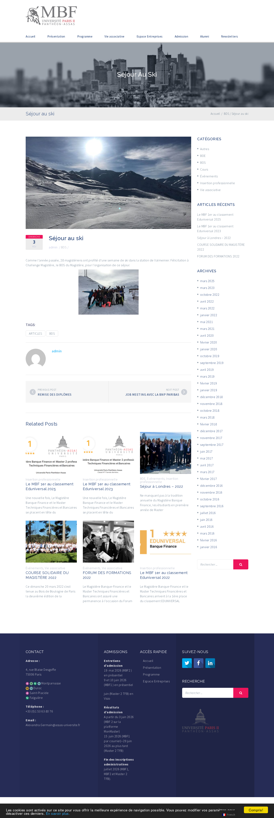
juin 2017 (206, 451)
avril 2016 (207, 526)
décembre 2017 (211, 431)
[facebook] (198, 663)
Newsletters (229, 36)
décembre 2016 (211, 486)
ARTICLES (35, 333)
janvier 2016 (208, 547)
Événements (155, 479)
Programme (85, 36)
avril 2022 (207, 301)
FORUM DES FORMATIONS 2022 (218, 256)
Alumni (204, 36)
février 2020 (208, 342)
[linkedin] (210, 663)
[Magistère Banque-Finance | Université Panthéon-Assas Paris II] (51, 15)
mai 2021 (206, 322)
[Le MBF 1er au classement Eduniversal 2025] (51, 452)
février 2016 (208, 540)
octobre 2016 (209, 499)
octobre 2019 (209, 356)
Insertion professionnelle (43, 479)
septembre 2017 (211, 445)
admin (53, 247)
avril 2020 (207, 335)
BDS (64, 247)
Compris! (256, 809)
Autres (204, 149)
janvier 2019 (208, 390)
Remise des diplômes (55, 394)
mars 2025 (207, 281)
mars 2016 (207, 533)
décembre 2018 (211, 397)
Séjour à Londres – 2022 (161, 486)
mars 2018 (207, 417)
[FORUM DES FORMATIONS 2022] (108, 541)
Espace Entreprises (150, 36)
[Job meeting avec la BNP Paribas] (184, 392)
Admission (181, 36)
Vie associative (115, 36)
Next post (172, 389)
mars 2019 (207, 376)
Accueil (30, 36)
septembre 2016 (211, 506)
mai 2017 (206, 458)
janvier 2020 (208, 349)
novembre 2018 (211, 404)
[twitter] (187, 663)
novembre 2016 (211, 492)
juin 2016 (206, 520)
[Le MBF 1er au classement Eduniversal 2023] (108, 452)
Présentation (56, 36)
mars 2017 (207, 472)
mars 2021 (207, 329)
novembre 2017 (211, 438)
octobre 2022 (209, 295)
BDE (143, 479)
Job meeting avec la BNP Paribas (152, 394)
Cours (204, 169)
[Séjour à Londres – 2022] (165, 452)
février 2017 (208, 479)
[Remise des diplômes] (33, 392)
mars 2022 (207, 308)
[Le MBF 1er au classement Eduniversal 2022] (165, 541)
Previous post (47, 389)
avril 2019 (207, 370)
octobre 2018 (209, 410)
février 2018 (208, 424)
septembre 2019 (211, 363)
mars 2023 (207, 288)
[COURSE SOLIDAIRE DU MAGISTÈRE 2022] (51, 541)
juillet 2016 (208, 513)
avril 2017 (207, 465)
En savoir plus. (58, 813)
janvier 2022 (208, 315)
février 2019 (208, 383)
